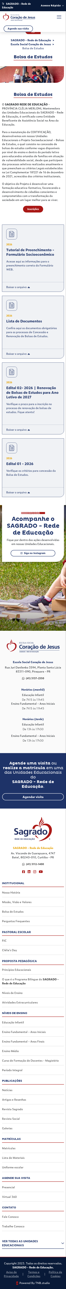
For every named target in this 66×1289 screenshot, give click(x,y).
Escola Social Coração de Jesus (31, 44)
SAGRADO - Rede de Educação (31, 40)
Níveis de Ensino (12, 993)
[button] (33, 1244)
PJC (4, 940)
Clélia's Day (9, 950)
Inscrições (33, 209)
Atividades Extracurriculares (20, 1002)
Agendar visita (33, 796)
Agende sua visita (18, 28)
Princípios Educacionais (16, 970)
